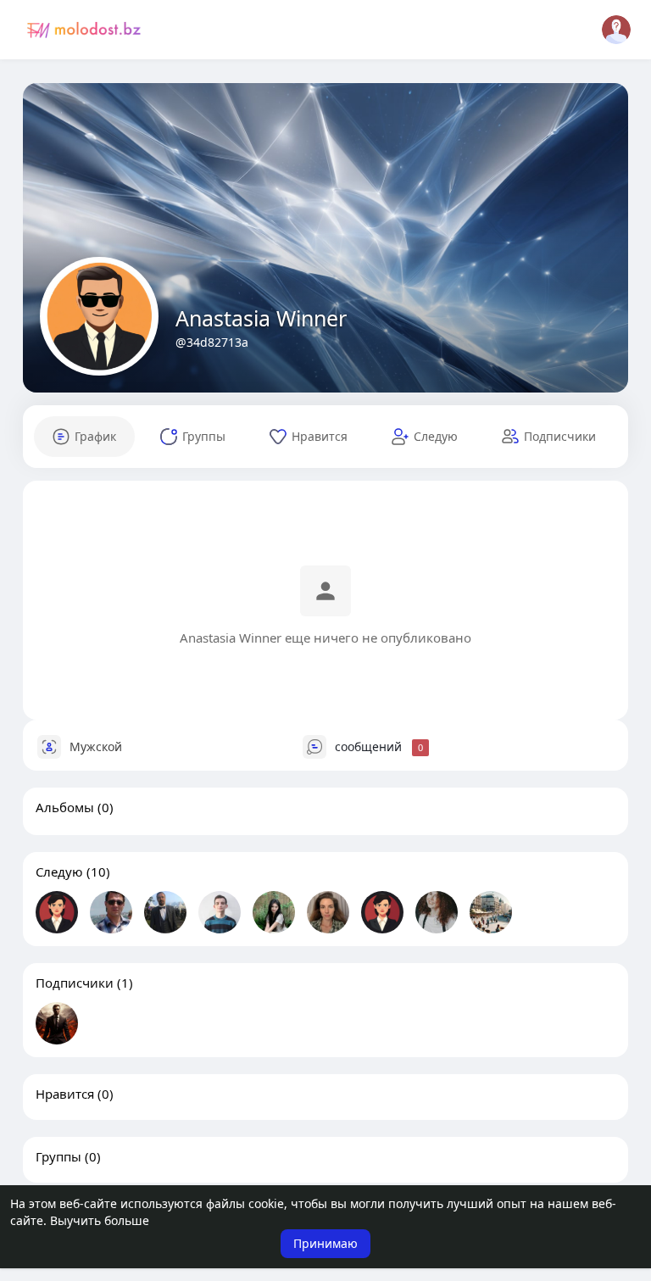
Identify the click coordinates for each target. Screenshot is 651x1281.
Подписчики (75, 982)
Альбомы (65, 807)
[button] (616, 29)
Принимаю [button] (325, 1243)
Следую (59, 871)
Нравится (65, 1093)
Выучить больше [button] (99, 1220)
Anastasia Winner (261, 318)
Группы (58, 1156)
